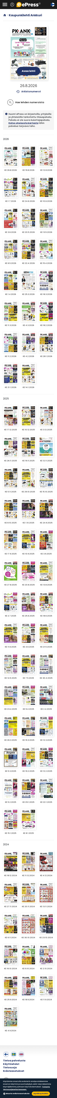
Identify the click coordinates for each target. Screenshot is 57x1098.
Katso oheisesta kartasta (23, 123)
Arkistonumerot (28, 91)
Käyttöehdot (11, 1064)
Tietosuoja (10, 1067)
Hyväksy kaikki (40, 1093)
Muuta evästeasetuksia (17, 1093)
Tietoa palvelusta (14, 1060)
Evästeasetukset (13, 1071)
